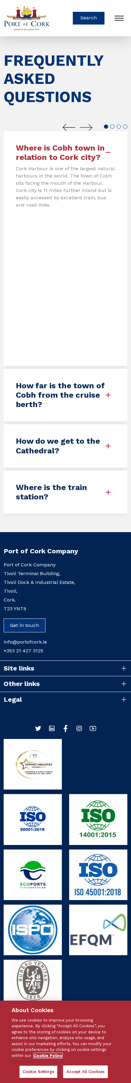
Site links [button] (19, 668)
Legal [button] (13, 699)
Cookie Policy (48, 1055)
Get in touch (24, 625)
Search (88, 18)
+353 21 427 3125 (23, 651)
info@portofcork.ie (25, 642)
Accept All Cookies (85, 1071)
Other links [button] (22, 683)
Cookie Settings (38, 1071)
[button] (68, 127)
